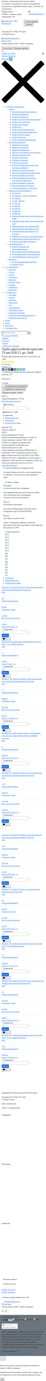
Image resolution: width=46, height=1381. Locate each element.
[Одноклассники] (6, 369)
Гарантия (12, 300)
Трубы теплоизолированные (24, 140)
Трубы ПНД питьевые (21, 135)
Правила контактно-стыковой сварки (27, 236)
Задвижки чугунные (20, 147)
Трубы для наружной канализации (26, 119)
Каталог (6, 1169)
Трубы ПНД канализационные (24, 132)
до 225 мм (16, 193)
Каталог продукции (15, 107)
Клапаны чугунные (20, 163)
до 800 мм (16, 213)
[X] (12, 369)
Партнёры (13, 277)
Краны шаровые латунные (23, 175)
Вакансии (12, 290)
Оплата (12, 297)
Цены (7, 323)
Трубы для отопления (21, 122)
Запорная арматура (17, 142)
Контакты (9, 325)
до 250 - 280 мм (18, 201)
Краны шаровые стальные (23, 183)
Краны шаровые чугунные (23, 185)
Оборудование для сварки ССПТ (25, 229)
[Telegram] (24, 369)
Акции (7, 320)
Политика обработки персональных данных (21, 1275)
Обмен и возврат (10, 1254)
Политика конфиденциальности (22, 315)
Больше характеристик (11, 401)
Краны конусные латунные (23, 170)
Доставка (12, 295)
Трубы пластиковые (20, 124)
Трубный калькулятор (18, 318)
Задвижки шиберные (21, 150)
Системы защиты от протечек (24, 188)
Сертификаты (14, 308)
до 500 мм (16, 208)
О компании (12, 267)
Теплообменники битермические (26, 252)
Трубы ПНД (16, 127)
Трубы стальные (19, 137)
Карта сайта (8, 1220)
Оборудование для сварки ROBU (25, 226)
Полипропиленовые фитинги (24, 262)
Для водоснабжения (20, 114)
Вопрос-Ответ (14, 282)
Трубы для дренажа (20, 117)
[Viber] (15, 369)
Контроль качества (17, 313)
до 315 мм (16, 203)
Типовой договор (16, 310)
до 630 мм (16, 211)
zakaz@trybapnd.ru (36, 14)
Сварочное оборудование (19, 191)
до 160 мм (16, 198)
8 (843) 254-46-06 (8, 56)
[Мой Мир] (9, 369)
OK (2, 1379)
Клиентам (11, 292)
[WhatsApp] (18, 369)
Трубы (11, 109)
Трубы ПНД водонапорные (23, 129)
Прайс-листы (8, 1199)
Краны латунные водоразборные (26, 173)
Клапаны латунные (20, 157)
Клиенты (12, 280)
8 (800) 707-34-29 (8, 53)
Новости (12, 269)
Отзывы (12, 285)
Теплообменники (16, 244)
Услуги (11, 275)
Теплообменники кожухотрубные (26, 254)
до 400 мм (16, 206)
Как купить (13, 303)
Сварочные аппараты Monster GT (26, 239)
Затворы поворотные (21, 155)
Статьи (11, 272)
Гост (10, 305)
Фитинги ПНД (17, 264)
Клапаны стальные (20, 160)
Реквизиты (13, 287)
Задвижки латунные (20, 145)
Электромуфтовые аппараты (24, 241)
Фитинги (12, 259)
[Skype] (21, 369)
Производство (11, 328)
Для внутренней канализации (24, 112)
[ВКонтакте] (3, 369)
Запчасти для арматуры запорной (26, 152)
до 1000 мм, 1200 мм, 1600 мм (24, 196)
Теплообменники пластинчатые (25, 257)
